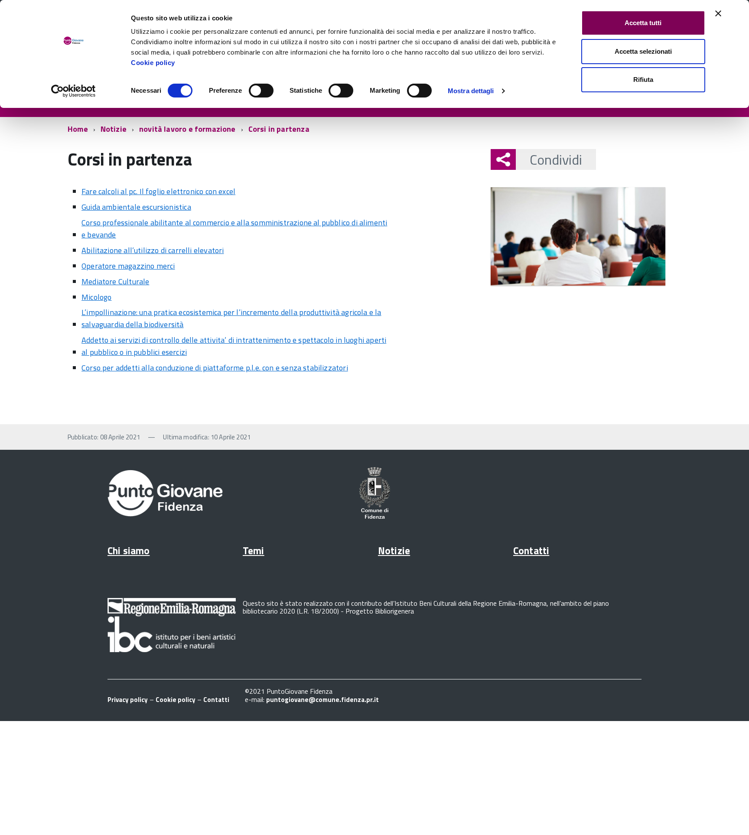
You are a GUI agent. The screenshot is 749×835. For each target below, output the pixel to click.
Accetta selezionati (643, 51)
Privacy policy (127, 700)
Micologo (96, 297)
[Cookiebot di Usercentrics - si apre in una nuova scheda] (73, 90)
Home (78, 129)
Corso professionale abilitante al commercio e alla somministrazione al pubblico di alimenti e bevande (234, 228)
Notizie (114, 129)
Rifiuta (643, 79)
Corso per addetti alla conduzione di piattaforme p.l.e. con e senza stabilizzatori (214, 368)
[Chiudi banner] (718, 13)
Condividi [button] (556, 159)
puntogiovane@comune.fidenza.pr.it (322, 699)
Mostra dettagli (471, 90)
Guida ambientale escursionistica (136, 207)
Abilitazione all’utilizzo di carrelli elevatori (152, 250)
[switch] (261, 90)
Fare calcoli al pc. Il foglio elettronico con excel (158, 191)
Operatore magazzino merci (128, 266)
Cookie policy (153, 62)
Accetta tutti (643, 22)
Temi (253, 550)
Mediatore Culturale (115, 281)
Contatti (531, 550)
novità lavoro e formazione (187, 129)
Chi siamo (128, 550)
